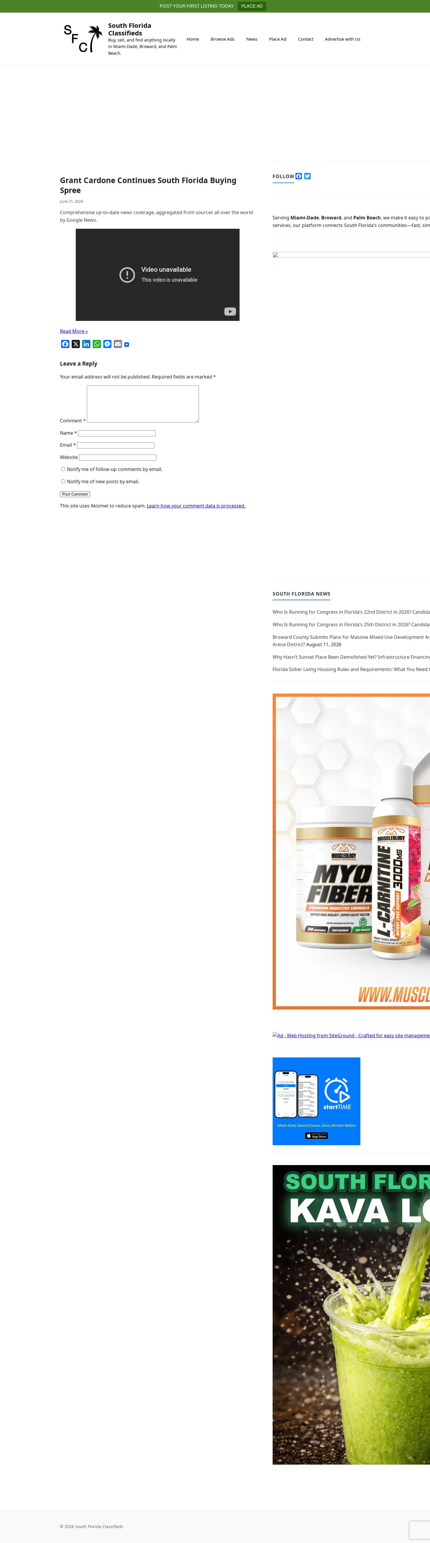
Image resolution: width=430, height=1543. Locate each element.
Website (69, 457)
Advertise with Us (342, 39)
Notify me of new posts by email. (103, 481)
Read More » (74, 331)
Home (193, 39)
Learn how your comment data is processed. (196, 506)
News (251, 39)
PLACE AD (252, 6)
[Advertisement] (157, 132)
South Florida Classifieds (129, 29)
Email (68, 445)
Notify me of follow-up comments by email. (114, 469)
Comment (73, 420)
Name (68, 433)
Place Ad (277, 39)
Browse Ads (223, 39)
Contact (305, 39)
